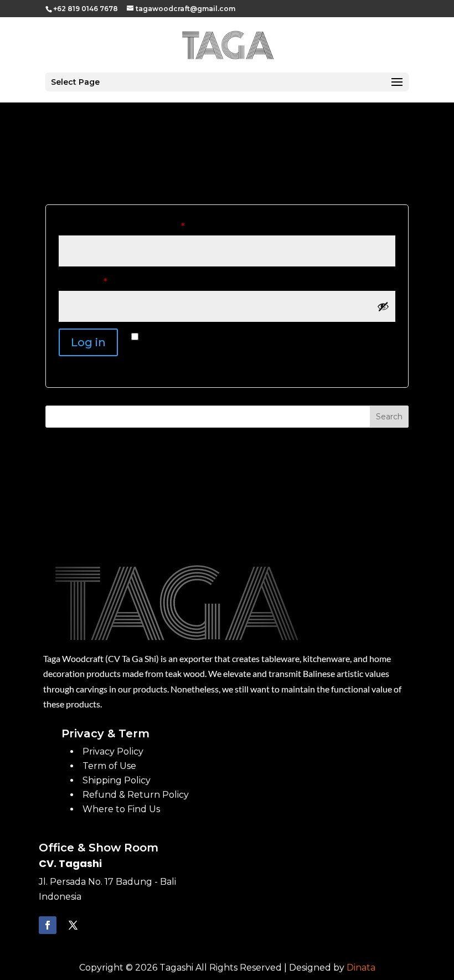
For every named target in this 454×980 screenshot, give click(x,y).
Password (104, 281)
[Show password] (383, 306)
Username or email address (142, 226)
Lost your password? (102, 368)
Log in (88, 342)
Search (389, 417)
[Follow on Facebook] (47, 925)
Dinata (361, 967)
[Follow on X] (73, 925)
